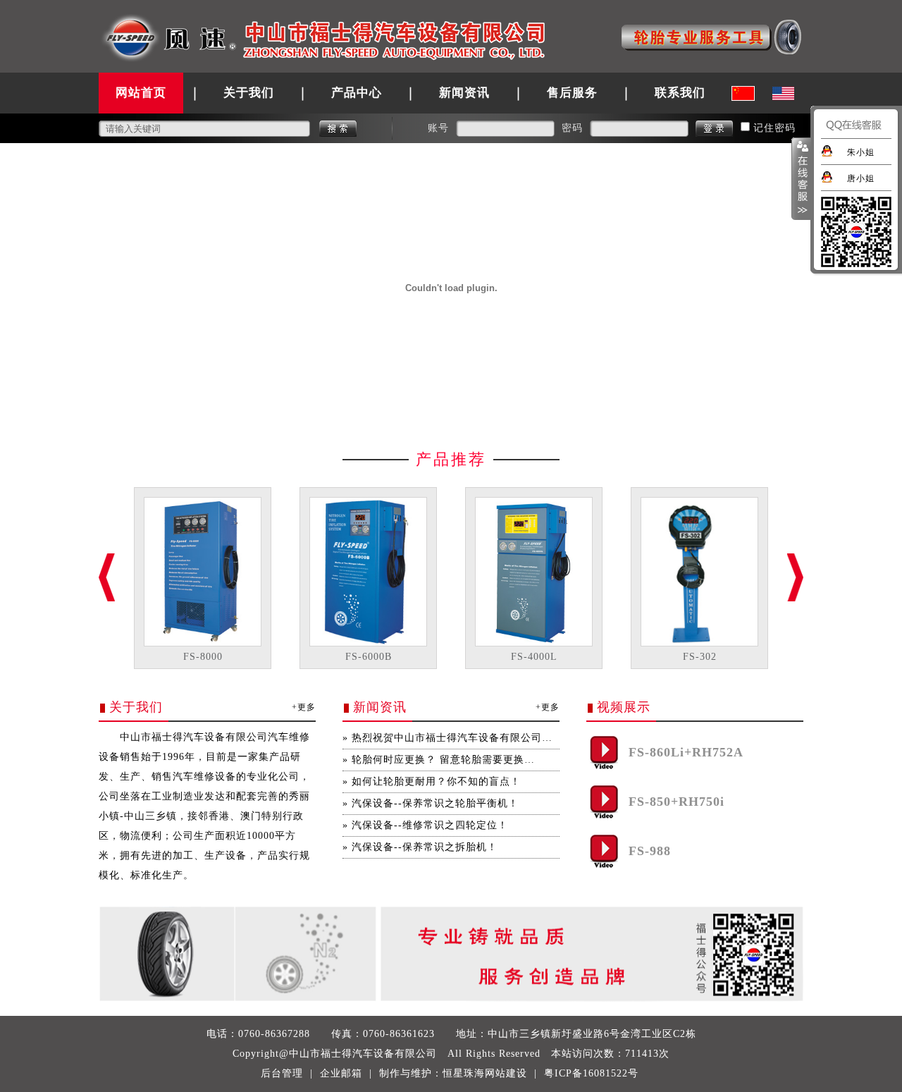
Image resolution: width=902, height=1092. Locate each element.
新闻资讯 (464, 92)
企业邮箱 (341, 1073)
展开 (801, 179)
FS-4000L (534, 656)
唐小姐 (861, 178)
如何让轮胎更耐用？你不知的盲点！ (436, 781)
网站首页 (141, 92)
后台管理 (282, 1073)
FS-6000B (368, 656)
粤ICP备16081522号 (591, 1073)
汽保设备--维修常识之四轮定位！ (430, 825)
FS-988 (650, 851)
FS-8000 (203, 656)
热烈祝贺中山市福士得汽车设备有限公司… (452, 737)
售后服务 (572, 92)
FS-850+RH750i (676, 802)
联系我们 (680, 92)
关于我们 (248, 92)
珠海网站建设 (495, 1073)
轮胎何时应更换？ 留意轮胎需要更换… (443, 759)
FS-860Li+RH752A (686, 752)
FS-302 (700, 656)
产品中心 (356, 92)
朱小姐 (861, 152)
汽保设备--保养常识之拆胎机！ (425, 847)
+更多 (304, 707)
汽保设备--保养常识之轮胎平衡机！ (435, 803)
